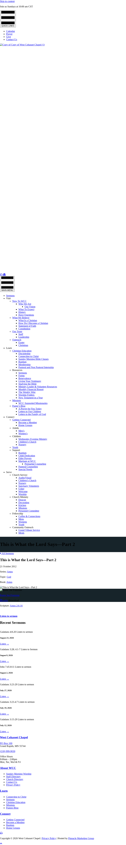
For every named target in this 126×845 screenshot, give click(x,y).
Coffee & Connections (29, 516)
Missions (16, 400)
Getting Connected (21, 419)
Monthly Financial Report (30, 389)
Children (16, 436)
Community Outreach (22, 527)
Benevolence (24, 378)
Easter (21, 342)
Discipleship (24, 353)
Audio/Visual (24, 477)
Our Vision (30, 306)
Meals (21, 533)
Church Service (19, 475)
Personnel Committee (28, 510)
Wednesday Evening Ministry (32, 439)
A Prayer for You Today (30, 408)
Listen (4, 644)
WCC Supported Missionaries (32, 403)
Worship (22, 494)
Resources (17, 370)
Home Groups (25, 425)
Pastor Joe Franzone (10, 595)
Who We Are (24, 304)
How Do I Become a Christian (33, 323)
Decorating (23, 502)
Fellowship (17, 513)
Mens (21, 519)
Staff (20, 334)
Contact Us (11, 39)
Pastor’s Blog (18, 406)
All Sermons (7, 553)
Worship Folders (26, 395)
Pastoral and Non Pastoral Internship (36, 367)
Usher (21, 488)
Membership (24, 364)
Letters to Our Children (29, 411)
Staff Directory (13, 776)
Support (16, 450)
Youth (15, 447)
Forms (21, 375)
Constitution (24, 328)
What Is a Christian (27, 320)
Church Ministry (20, 497)
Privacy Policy (13, 785)
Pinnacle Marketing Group (81, 838)
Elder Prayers (25, 458)
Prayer (9, 34)
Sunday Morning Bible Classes (33, 359)
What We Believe (20, 317)
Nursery (22, 444)
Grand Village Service (29, 530)
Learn (9, 348)
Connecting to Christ (28, 356)
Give (8, 36)
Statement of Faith (27, 326)
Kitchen (22, 505)
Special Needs (25, 469)
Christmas (23, 345)
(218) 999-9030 (7, 751)
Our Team (17, 331)
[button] (1, 843)
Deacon (22, 499)
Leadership (23, 337)
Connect (10, 417)
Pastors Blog (12, 808)
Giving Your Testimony (29, 381)
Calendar (10, 31)
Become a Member (27, 422)
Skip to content (7, 1)
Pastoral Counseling (28, 466)
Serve (9, 472)
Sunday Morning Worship (18, 774)
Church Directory (14, 779)
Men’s (21, 430)
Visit (8, 298)
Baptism (22, 362)
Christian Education (22, 350)
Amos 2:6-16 (16, 605)
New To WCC (19, 301)
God (9, 577)
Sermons (10, 295)
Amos (10, 571)
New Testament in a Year (30, 397)
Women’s (23, 433)
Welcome (23, 491)
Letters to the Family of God (32, 414)
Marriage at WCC (27, 461)
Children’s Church (27, 442)
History (22, 312)
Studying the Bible (27, 384)
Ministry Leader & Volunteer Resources (37, 386)
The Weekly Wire (26, 392)
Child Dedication (26, 455)
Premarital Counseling (35, 464)
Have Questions (26, 315)
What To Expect (26, 309)
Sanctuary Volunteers (28, 486)
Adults (15, 428)
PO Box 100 (6, 743)
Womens (22, 522)
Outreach (16, 339)
